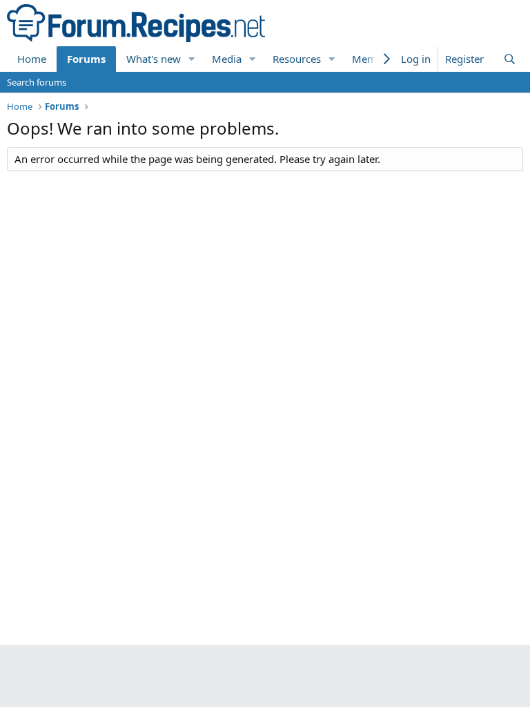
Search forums (36, 82)
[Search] (509, 59)
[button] (192, 59)
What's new (153, 59)
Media (227, 59)
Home (31, 59)
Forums (86, 59)
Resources (297, 59)
